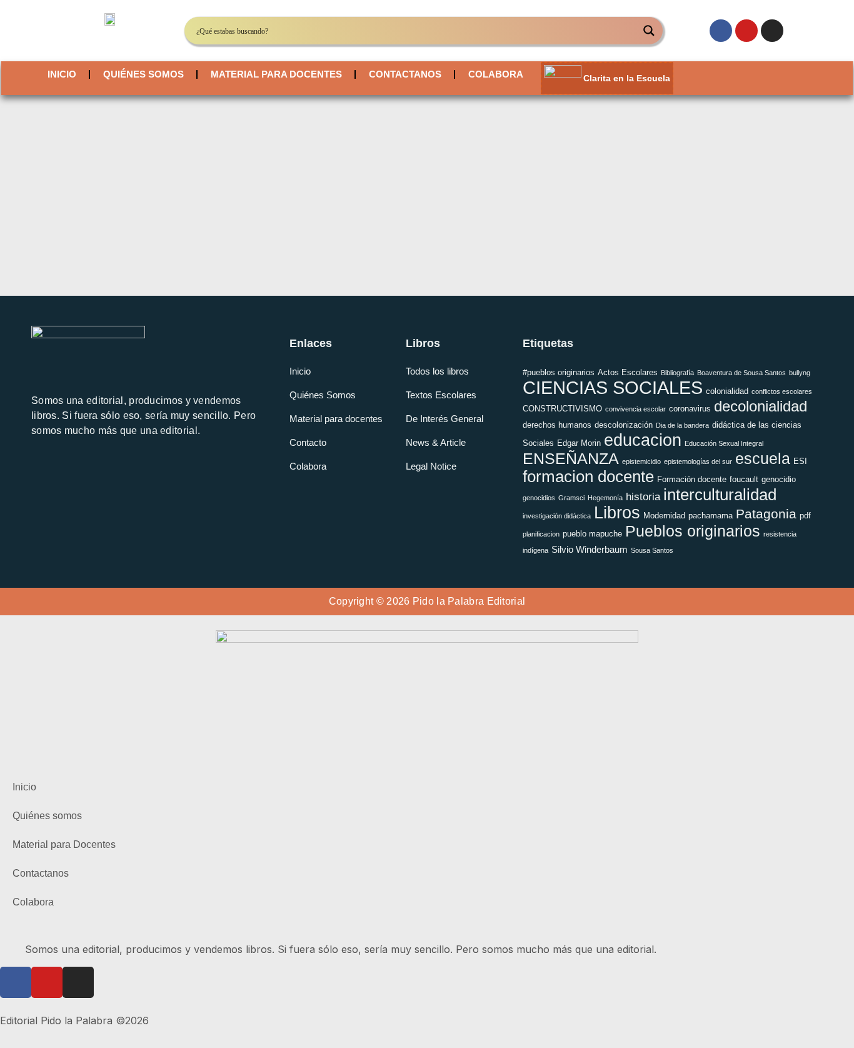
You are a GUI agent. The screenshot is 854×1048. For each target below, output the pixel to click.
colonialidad (727, 391)
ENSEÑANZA (571, 458)
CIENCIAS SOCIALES (613, 387)
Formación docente (691, 479)
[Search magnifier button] (649, 30)
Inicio (62, 74)
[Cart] (724, 78)
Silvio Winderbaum (589, 549)
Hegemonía (605, 497)
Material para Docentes (276, 74)
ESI (800, 461)
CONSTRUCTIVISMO (562, 408)
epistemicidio (641, 461)
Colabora (495, 74)
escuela (762, 458)
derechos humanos (557, 425)
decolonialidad (760, 406)
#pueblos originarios (559, 372)
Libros (617, 512)
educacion (642, 440)
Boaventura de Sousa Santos (741, 372)
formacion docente (588, 476)
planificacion (541, 534)
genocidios (539, 497)
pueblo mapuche (592, 533)
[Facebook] (721, 30)
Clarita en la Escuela (626, 78)
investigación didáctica (557, 516)
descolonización (624, 425)
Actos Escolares (628, 372)
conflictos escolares (781, 391)
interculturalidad (719, 494)
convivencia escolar (635, 409)
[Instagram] (772, 30)
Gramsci (571, 497)
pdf (805, 515)
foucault (744, 479)
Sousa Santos (652, 550)
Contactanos (405, 74)
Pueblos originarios (692, 531)
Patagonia (766, 513)
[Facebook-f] (71, 472)
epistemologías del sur (698, 461)
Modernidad (664, 515)
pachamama (710, 515)
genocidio (778, 479)
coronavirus (690, 408)
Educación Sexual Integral (724, 443)
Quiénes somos (143, 74)
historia (643, 497)
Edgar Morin (579, 443)
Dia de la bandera (682, 425)
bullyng (799, 372)
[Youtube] (746, 30)
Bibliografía (677, 372)
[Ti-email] (43, 472)
